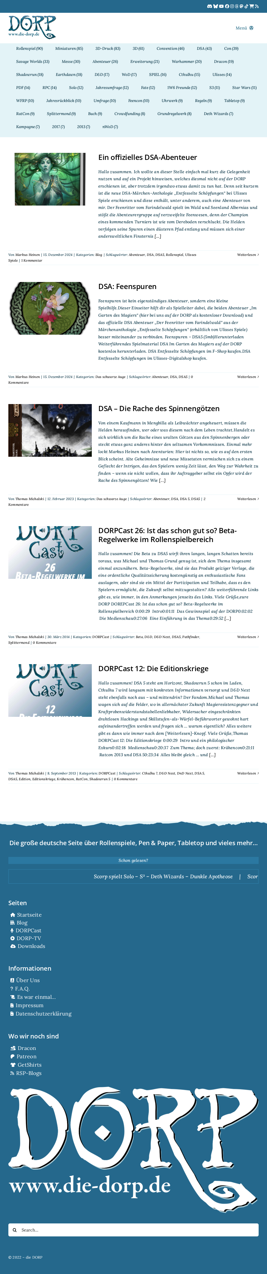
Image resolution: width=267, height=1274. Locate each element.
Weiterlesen (246, 255)
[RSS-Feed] (257, 6)
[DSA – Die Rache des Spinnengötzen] (50, 430)
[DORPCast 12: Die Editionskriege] (50, 690)
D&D (148, 637)
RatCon (82, 779)
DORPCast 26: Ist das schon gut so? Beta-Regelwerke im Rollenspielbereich (167, 534)
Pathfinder (190, 637)
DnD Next (185, 773)
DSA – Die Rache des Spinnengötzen (159, 408)
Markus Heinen (27, 255)
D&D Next (162, 637)
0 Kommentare (44, 642)
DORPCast (100, 637)
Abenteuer (137, 255)
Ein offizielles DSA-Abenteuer (147, 157)
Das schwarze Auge (110, 377)
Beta (139, 637)
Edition (25, 779)
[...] (157, 236)
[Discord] (210, 6)
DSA (150, 255)
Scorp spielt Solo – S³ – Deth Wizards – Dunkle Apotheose (134, 876)
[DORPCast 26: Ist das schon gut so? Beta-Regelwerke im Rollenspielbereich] (50, 552)
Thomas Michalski (29, 499)
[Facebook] (227, 6)
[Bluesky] (216, 6)
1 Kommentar (32, 260)
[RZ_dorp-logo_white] (133, 1088)
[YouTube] (222, 6)
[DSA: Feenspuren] (50, 308)
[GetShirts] (252, 6)
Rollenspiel (174, 255)
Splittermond (18, 642)
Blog (98, 255)
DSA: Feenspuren (127, 286)
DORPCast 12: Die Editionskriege (153, 668)
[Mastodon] (242, 6)
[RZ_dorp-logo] (32, 17)
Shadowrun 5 (100, 779)
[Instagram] (232, 6)
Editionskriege (43, 779)
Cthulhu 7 (149, 773)
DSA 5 (185, 499)
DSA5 (159, 255)
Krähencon (65, 779)
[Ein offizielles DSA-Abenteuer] (50, 179)
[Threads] (237, 6)
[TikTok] (247, 6)
